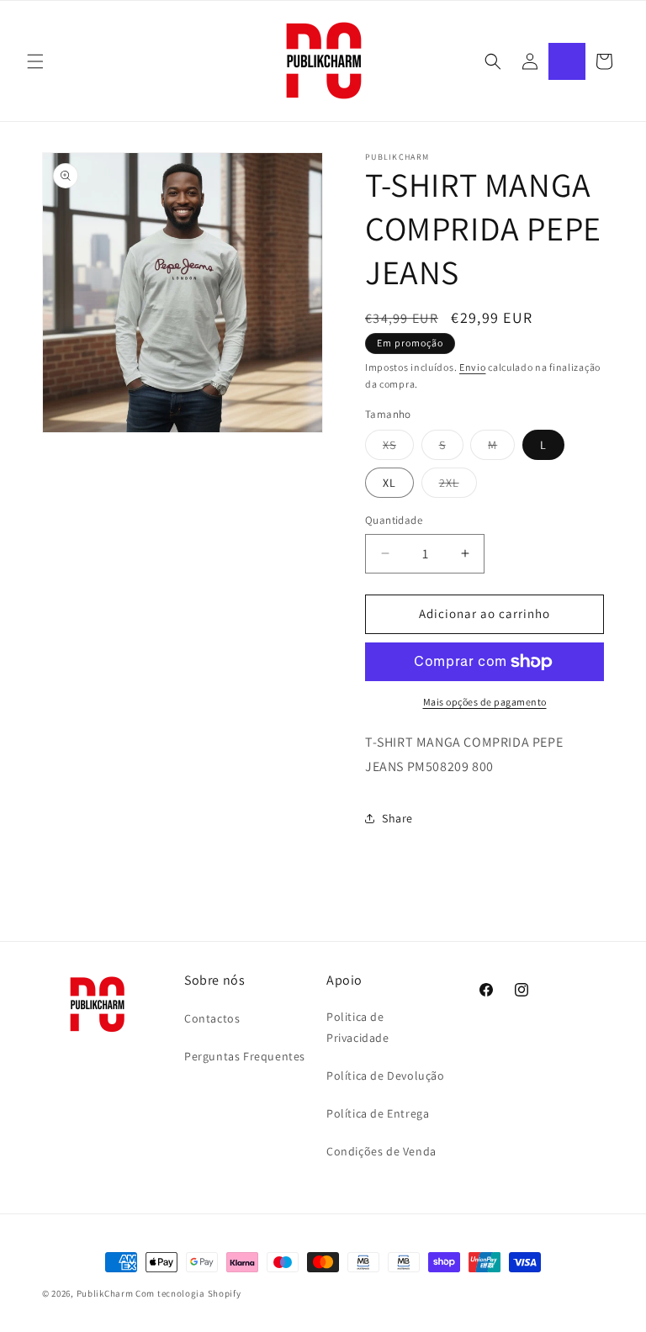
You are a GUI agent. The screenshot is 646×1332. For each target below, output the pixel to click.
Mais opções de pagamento (485, 701)
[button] (35, 61)
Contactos (212, 1018)
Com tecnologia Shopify (188, 1293)
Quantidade (393, 520)
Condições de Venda (381, 1151)
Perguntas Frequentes (244, 1056)
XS (398, 448)
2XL (458, 486)
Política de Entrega (377, 1113)
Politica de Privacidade (357, 1027)
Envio (472, 367)
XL (389, 482)
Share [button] (397, 818)
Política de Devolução (385, 1075)
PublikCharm (105, 1293)
